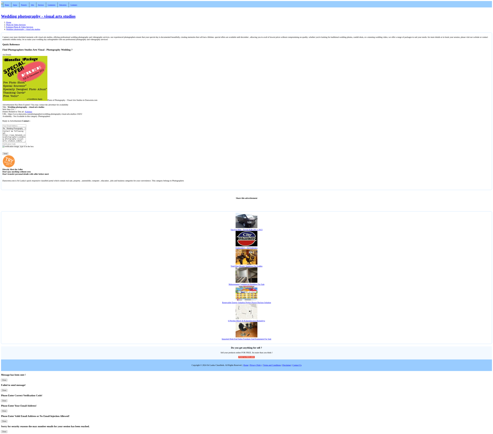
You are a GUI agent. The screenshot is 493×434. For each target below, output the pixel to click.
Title (4, 107)
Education (63, 5)
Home (7, 5)
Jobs (32, 5)
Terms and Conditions (272, 365)
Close (4, 380)
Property (24, 5)
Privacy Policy (256, 365)
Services (41, 5)
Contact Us (297, 365)
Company (73, 5)
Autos (15, 5)
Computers (51, 5)
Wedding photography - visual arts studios (38, 16)
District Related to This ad (13, 112)
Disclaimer (286, 365)
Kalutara (28, 112)
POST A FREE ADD (246, 357)
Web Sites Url (8, 109)
